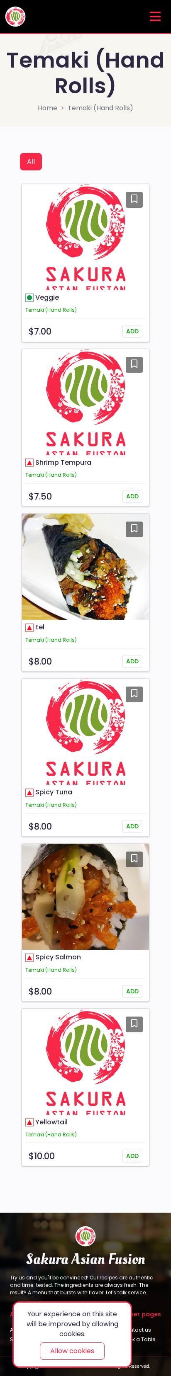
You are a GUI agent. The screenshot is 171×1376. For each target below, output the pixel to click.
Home (47, 108)
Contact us (136, 1329)
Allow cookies (72, 1351)
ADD (132, 331)
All (31, 161)
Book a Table (138, 1339)
